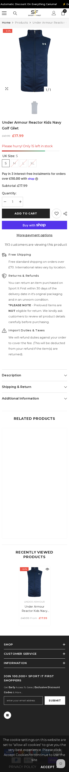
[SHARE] (64, 213)
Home (6, 22)
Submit (55, 700)
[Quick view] (47, 569)
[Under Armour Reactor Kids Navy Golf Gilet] (34, 582)
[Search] (15, 13)
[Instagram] (7, 715)
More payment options (34, 235)
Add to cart (26, 213)
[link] (34, 524)
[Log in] (54, 13)
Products (21, 22)
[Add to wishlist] (56, 213)
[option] (34, 61)
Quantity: (9, 193)
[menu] (4, 13)
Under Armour (34, 601)
